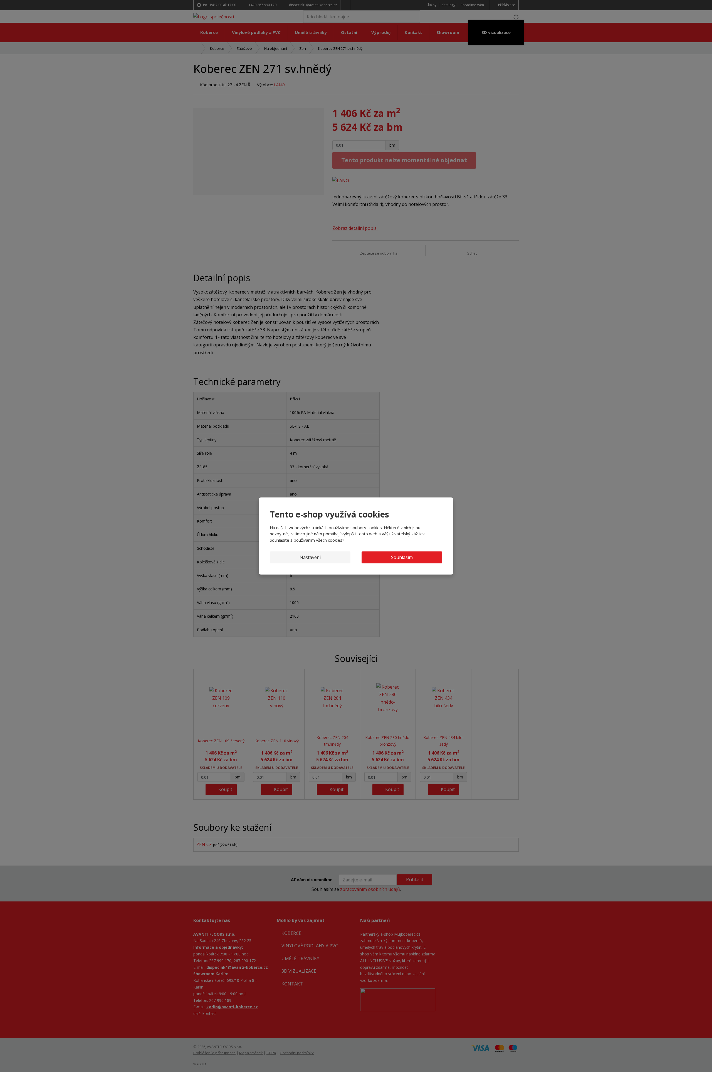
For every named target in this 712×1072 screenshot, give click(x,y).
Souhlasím (402, 557)
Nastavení (310, 557)
